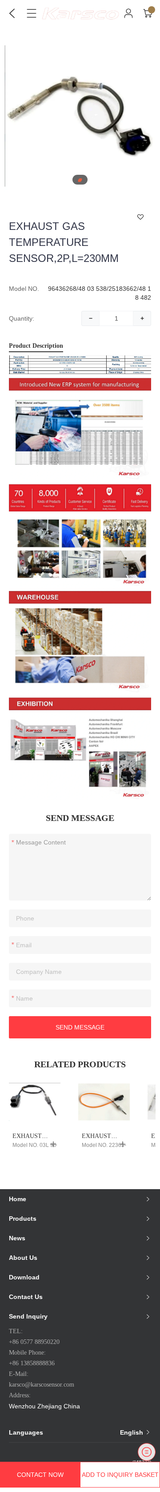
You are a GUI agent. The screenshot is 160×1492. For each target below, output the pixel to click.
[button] (80, 180)
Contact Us (26, 1296)
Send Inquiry (28, 1316)
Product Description (36, 345)
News (17, 1238)
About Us (23, 1257)
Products (22, 1218)
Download (24, 1277)
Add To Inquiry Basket (120, 1474)
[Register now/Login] (128, 13)
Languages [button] (77, 1432)
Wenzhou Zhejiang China (44, 1406)
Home (17, 1198)
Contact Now (40, 1474)
